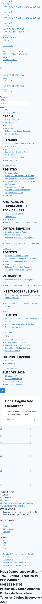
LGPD (5, 35)
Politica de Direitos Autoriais (20, 589)
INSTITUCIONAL (9, 113)
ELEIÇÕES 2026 (9, 369)
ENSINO (6, 311)
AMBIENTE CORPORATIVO (13, 29)
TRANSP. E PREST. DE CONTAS (16, 32)
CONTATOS (7, 40)
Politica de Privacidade (16, 593)
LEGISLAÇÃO (8, 1)
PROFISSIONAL (9, 166)
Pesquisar (4, 97)
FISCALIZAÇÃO (9, 332)
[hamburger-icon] (2, 107)
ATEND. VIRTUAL (10, 37)
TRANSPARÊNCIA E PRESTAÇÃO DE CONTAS (21, 7)
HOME (5, 110)
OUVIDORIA (7, 4)
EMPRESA (7, 249)
